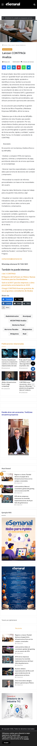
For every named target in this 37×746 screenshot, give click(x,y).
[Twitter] (9, 67)
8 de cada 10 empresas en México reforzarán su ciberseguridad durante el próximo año (27, 363)
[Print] (33, 379)
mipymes (15, 334)
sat (25, 334)
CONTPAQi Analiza (18, 321)
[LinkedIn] (14, 67)
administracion (13, 316)
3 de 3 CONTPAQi (9, 274)
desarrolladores (21, 45)
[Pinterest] (19, 67)
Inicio (5, 45)
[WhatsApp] (24, 67)
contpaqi (27, 316)
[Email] (33, 374)
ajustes (26, 739)
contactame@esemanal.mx (12, 259)
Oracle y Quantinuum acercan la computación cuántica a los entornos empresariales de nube (9, 363)
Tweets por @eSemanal (9, 620)
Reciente (18, 628)
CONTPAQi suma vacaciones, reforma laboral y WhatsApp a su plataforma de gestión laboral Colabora (27, 386)
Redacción (7, 62)
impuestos (27, 329)
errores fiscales (12, 329)
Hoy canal (11, 45)
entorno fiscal (18, 325)
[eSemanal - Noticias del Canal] (13, 4)
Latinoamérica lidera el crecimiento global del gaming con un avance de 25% (24, 489)
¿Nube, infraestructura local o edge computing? (9, 384)
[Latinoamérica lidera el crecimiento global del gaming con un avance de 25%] (7, 489)
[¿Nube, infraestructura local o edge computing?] (10, 375)
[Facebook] (4, 67)
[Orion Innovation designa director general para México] (7, 683)
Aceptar (6, 742)
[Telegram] (29, 67)
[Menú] (3, 5)
